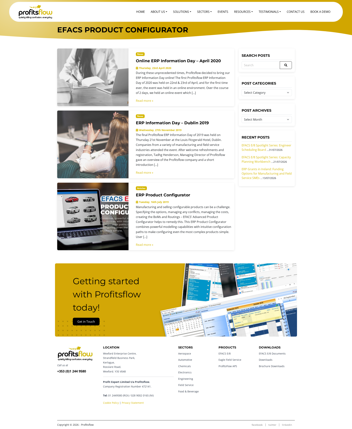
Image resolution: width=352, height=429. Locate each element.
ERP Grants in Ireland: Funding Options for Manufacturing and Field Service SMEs (267, 173)
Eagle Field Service (230, 359)
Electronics (185, 372)
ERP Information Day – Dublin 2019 (172, 122)
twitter (272, 425)
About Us (158, 12)
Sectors (203, 12)
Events (223, 12)
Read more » (144, 101)
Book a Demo (320, 12)
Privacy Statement (133, 402)
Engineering (185, 378)
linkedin (287, 425)
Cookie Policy (111, 402)
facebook (257, 425)
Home (140, 12)
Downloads (265, 359)
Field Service (186, 385)
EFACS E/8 (225, 353)
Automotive (185, 359)
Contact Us (296, 12)
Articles (141, 188)
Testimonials (269, 12)
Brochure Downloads (272, 366)
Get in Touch (86, 322)
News (140, 54)
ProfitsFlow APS (228, 366)
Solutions (181, 12)
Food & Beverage (188, 391)
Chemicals (184, 366)
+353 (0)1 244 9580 (71, 371)
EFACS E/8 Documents (272, 353)
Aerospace (184, 353)
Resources (242, 12)
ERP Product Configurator (163, 194)
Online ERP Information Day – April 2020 (178, 60)
